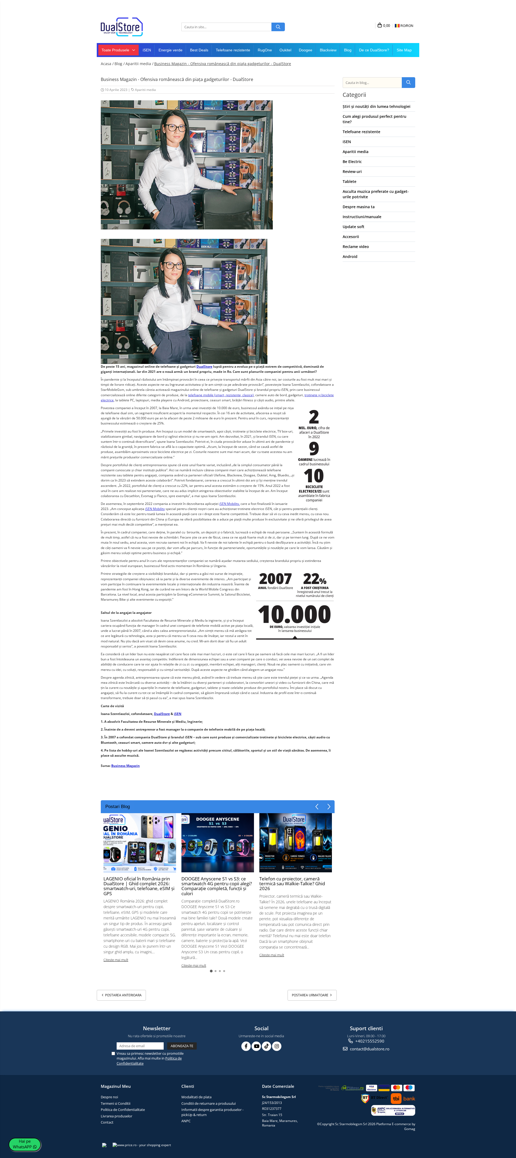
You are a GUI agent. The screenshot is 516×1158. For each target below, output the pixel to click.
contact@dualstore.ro (369, 1048)
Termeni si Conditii (115, 1103)
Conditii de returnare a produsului (208, 1103)
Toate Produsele (116, 50)
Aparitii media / (139, 63)
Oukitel (285, 50)
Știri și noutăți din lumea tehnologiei (376, 106)
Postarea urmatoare (310, 995)
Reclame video (356, 246)
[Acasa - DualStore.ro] (128, 26)
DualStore (204, 366)
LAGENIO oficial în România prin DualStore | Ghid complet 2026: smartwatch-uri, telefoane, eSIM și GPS (138, 886)
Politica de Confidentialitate (123, 1109)
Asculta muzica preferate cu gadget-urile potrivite (376, 194)
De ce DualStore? (374, 50)
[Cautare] (278, 27)
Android (350, 256)
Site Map (404, 50)
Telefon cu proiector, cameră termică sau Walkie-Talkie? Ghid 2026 (292, 884)
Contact (107, 1122)
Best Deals (199, 50)
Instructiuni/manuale (362, 216)
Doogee (305, 50)
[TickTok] (266, 1046)
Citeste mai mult (115, 959)
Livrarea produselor (116, 1116)
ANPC (186, 1120)
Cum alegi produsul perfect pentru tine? (374, 119)
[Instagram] (276, 1046)
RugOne (265, 50)
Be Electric (352, 161)
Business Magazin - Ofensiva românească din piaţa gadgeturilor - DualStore (222, 63)
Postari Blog (117, 806)
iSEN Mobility (155, 509)
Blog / (119, 63)
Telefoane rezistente (233, 50)
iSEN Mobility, (229, 503)
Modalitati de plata (196, 1097)
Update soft (353, 226)
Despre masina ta (359, 206)
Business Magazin (125, 765)
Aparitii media (145, 89)
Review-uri (352, 171)
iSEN (147, 50)
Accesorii (351, 236)
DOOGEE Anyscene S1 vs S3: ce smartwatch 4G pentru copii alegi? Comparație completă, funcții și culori (216, 886)
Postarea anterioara (123, 995)
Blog (348, 50)
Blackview (328, 50)
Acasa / (107, 63)
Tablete (349, 181)
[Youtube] (256, 1046)
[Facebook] (246, 1046)
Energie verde (170, 50)
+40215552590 (369, 1041)
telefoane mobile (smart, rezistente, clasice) (221, 395)
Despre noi (109, 1097)
